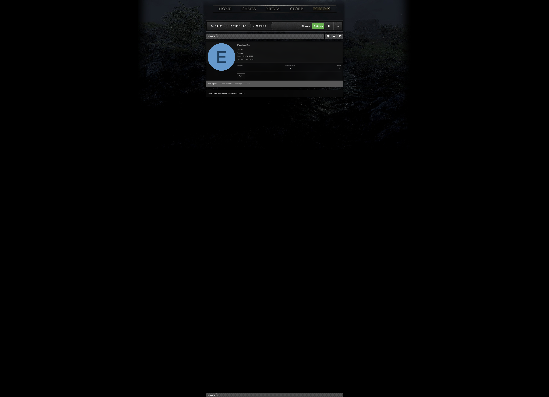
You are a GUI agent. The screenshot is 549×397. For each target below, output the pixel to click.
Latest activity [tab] (226, 84)
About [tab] (247, 84)
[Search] (337, 26)
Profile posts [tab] (212, 84)
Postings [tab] (238, 84)
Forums (218, 26)
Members (261, 26)
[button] (225, 26)
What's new (239, 26)
